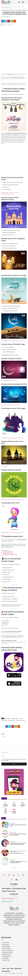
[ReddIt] (14, 21)
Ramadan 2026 (4, 720)
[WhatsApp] (11, 21)
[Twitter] (5, 21)
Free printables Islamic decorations (15, 499)
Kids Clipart (12, 823)
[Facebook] (2, 21)
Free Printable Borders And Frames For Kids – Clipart (18, 834)
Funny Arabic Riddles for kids (16, 853)
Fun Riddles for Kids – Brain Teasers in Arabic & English (18, 851)
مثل (5, 802)
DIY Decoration (13, 380)
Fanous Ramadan (4, 466)
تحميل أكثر (13, 867)
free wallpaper (7, 718)
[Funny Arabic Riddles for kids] (5, 852)
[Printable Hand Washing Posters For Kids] (5, 825)
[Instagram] (9, 875)
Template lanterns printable (15, 438)
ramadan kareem (11, 720)
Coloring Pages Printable (12, 405)
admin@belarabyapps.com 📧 (9, 898)
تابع (14, 802)
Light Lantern (14, 355)
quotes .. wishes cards (16, 340)
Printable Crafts (8, 6)
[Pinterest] (8, 21)
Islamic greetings (15, 718)
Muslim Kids (12, 841)
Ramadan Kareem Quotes (8, 553)
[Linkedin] (14, 875)
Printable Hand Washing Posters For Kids (18, 825)
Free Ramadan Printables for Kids (10, 554)
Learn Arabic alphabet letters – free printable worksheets (18, 862)
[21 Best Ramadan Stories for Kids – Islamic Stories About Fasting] (5, 843)
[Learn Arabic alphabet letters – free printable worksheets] (5, 861)
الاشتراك (14, 808)
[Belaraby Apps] (9, 2)
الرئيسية (2, 6)
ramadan (21, 718)
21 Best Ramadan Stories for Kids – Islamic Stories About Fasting (18, 843)
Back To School (13, 832)
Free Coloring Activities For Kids (16, 532)
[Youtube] (16, 880)
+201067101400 (6, 901)
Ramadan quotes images (20, 720)
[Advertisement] (14, 58)
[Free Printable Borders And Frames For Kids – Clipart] (5, 834)
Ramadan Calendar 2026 (8, 551)
